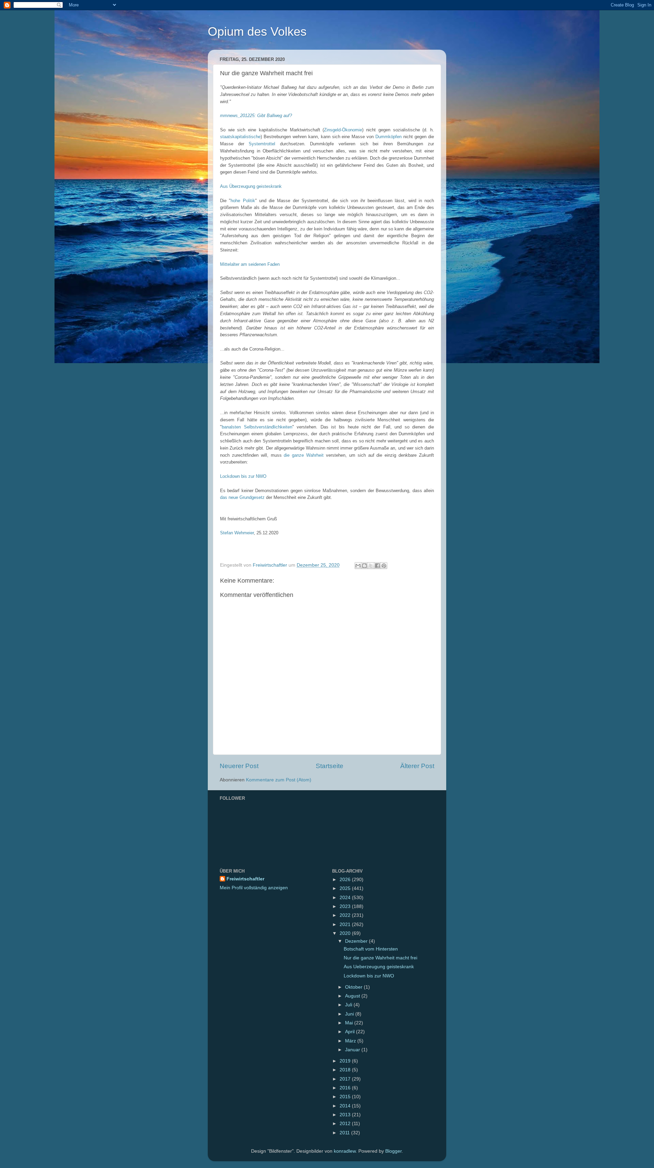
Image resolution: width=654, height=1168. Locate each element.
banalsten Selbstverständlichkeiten (257, 426)
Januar (353, 1049)
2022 (346, 915)
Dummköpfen (388, 136)
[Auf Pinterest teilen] (383, 565)
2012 (346, 1123)
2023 (346, 906)
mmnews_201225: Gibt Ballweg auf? (256, 115)
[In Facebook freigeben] (377, 565)
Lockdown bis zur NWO (243, 476)
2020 (346, 933)
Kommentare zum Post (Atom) (278, 779)
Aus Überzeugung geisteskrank (251, 186)
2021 (346, 924)
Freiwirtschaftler (245, 878)
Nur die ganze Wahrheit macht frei (380, 957)
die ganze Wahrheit (304, 455)
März (351, 1040)
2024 (346, 897)
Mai (349, 1022)
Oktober (354, 987)
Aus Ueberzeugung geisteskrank (379, 966)
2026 (346, 879)
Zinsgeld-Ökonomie (343, 129)
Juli (349, 1004)
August (353, 996)
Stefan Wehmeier (237, 532)
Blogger (393, 1151)
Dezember (357, 941)
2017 (346, 1079)
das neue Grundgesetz (242, 497)
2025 (346, 888)
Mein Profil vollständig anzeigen (254, 887)
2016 (346, 1087)
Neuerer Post (239, 765)
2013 (346, 1114)
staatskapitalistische (240, 136)
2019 (346, 1061)
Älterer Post (417, 765)
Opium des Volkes (257, 31)
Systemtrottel (262, 143)
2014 (346, 1105)
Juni (350, 1014)
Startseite (329, 765)
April (350, 1031)
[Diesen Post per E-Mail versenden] (358, 565)
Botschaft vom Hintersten (371, 949)
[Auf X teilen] (371, 565)
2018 (346, 1069)
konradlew (345, 1151)
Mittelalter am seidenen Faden (250, 264)
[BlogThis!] (364, 565)
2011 (345, 1132)
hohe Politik (243, 200)
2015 (346, 1096)
